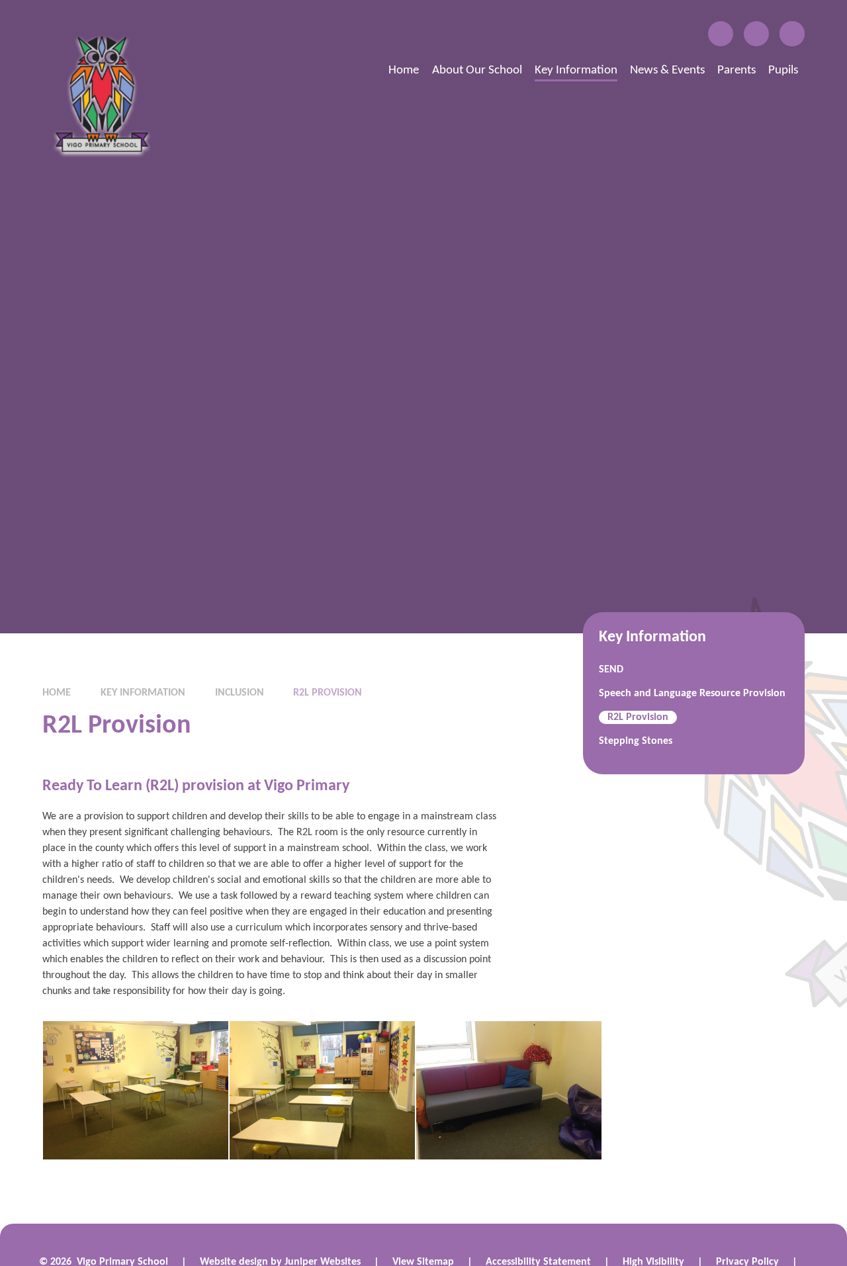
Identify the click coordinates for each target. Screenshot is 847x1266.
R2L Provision (327, 693)
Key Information (143, 693)
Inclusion (239, 693)
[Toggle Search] (792, 33)
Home (56, 693)
